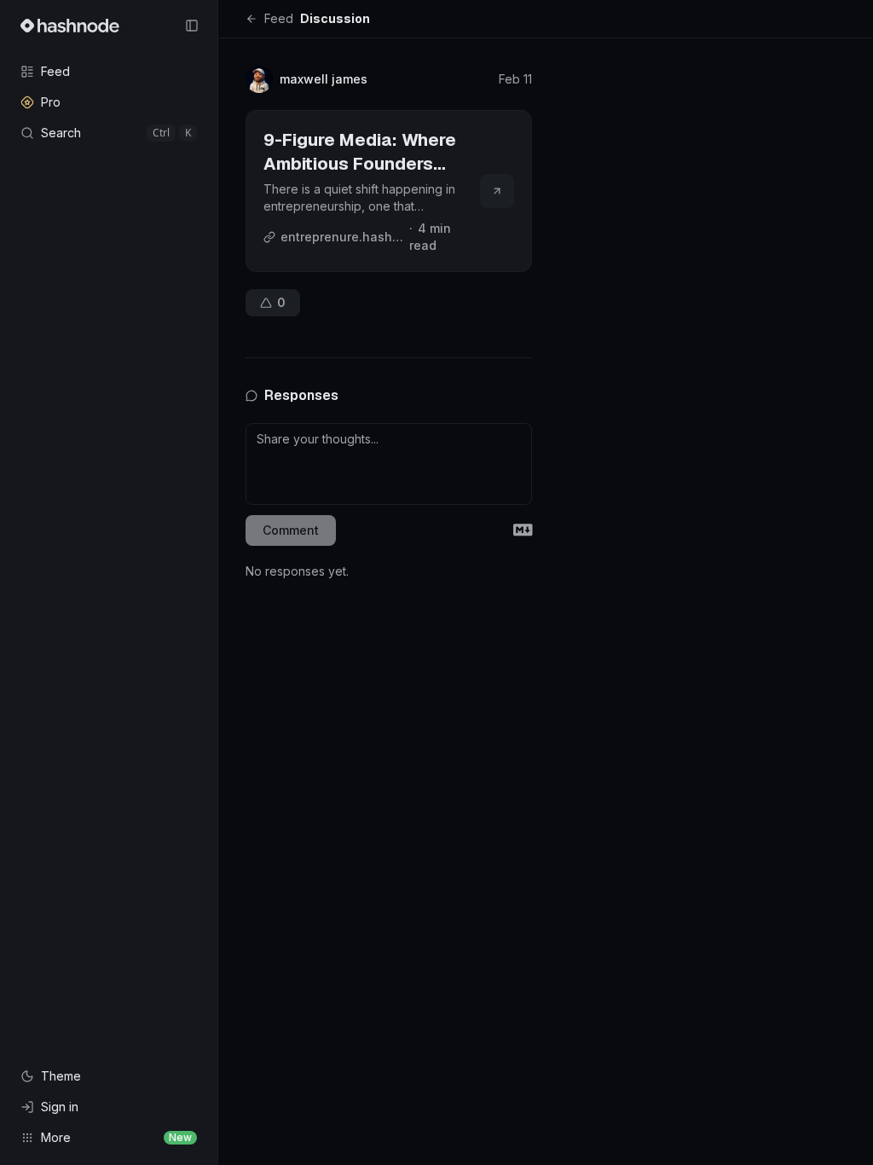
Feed (278, 18)
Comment (291, 530)
